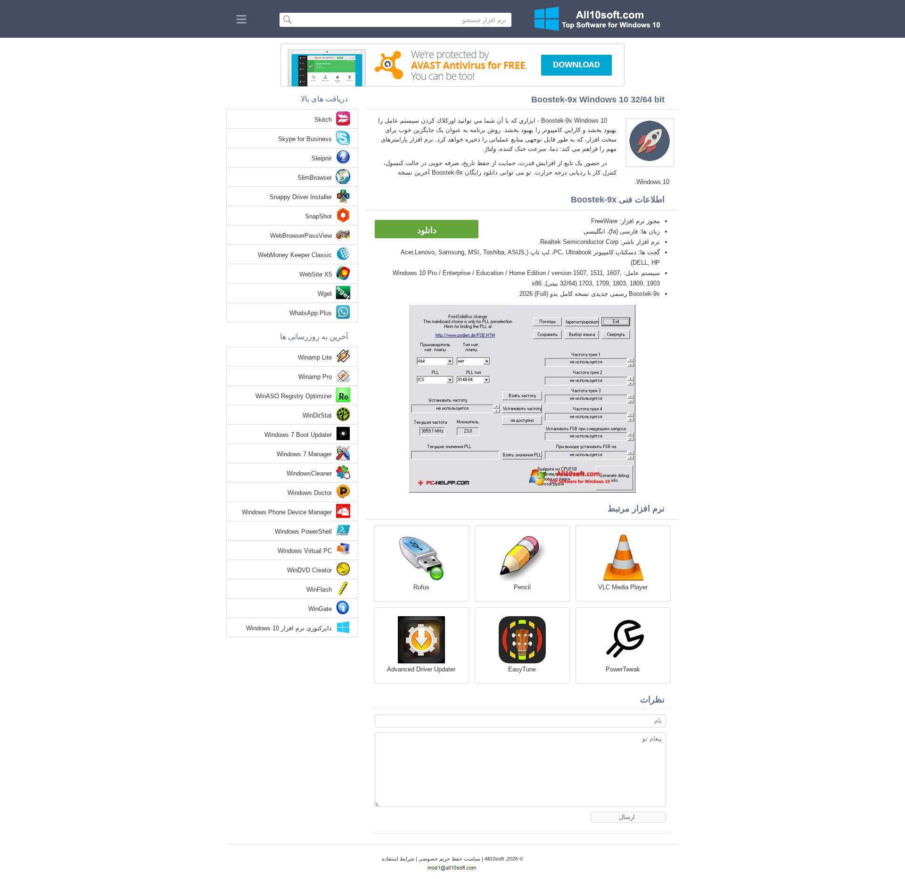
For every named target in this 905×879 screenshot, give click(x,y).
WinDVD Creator (309, 570)
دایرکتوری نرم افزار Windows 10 (289, 628)
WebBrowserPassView (301, 235)
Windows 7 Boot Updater (298, 434)
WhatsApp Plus (310, 313)
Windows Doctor (310, 492)
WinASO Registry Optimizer (293, 396)
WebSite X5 (315, 274)
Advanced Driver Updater (421, 669)
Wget (325, 293)
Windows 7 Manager (304, 454)
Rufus (421, 587)
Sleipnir (322, 158)
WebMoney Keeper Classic (295, 255)
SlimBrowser (314, 177)
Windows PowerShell (303, 531)
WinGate (320, 608)
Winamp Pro (315, 376)
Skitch (323, 119)
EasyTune (522, 669)
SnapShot (318, 216)
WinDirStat (317, 415)
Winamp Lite (315, 357)
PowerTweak (623, 669)
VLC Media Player (623, 587)
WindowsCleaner (309, 473)
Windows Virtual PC (305, 550)
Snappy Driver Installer (301, 197)
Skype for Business (305, 138)
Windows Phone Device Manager (287, 512)
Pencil (522, 587)
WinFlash (319, 589)
